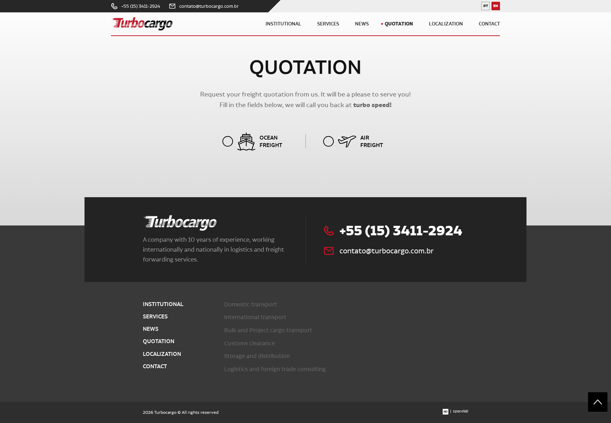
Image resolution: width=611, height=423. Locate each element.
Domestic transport (250, 304)
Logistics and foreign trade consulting (275, 368)
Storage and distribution (257, 355)
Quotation (399, 23)
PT (486, 7)
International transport (255, 317)
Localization (446, 24)
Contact (489, 24)
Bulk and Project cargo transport (268, 330)
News (362, 24)
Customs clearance (249, 343)
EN (496, 7)
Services (328, 24)
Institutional (283, 24)
